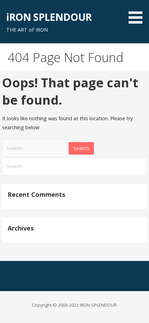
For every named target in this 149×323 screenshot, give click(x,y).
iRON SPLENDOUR (48, 17)
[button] (138, 13)
